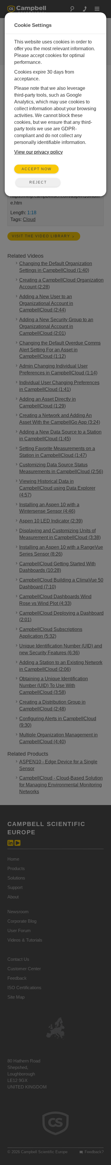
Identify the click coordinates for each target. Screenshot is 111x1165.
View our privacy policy (38, 152)
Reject (38, 182)
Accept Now (37, 169)
